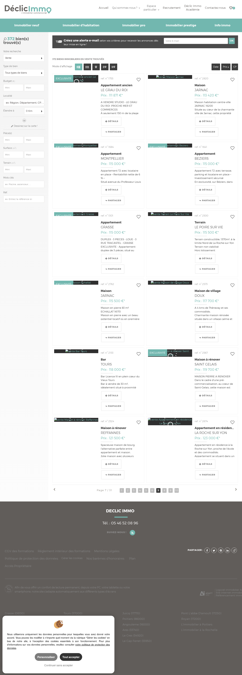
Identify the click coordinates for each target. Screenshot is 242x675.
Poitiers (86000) (133, 619)
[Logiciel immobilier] (206, 592)
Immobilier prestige (181, 25)
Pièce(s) (7, 133)
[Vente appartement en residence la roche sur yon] (170, 421)
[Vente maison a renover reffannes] (76, 420)
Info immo (222, 25)
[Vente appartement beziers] (170, 145)
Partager (114, 132)
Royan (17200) (191, 619)
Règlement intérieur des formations (64, 551)
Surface (9, 148)
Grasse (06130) (14, 613)
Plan (132, 558)
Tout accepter (71, 657)
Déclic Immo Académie (192, 7)
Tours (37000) (73, 613)
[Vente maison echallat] (76, 282)
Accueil (103, 7)
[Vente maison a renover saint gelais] (170, 353)
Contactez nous (215, 7)
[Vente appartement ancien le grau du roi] (76, 78)
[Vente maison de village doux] (170, 282)
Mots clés (8, 177)
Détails (113, 121)
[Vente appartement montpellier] (76, 145)
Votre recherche (12, 51)
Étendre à (8, 110)
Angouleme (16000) (136, 624)
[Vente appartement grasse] (76, 214)
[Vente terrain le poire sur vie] (170, 214)
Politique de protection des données (31, 558)
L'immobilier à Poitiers (196, 624)
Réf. (5, 192)
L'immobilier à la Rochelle (199, 630)
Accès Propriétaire (18, 566)
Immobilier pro (133, 25)
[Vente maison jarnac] (170, 77)
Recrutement (171, 7)
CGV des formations (19, 551)
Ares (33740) (130, 630)
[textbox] (24, 102)
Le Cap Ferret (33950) (136, 641)
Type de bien (10, 66)
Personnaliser (46, 657)
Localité (7, 95)
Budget (7, 81)
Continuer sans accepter (58, 665)
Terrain (9, 163)
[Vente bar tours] (76, 351)
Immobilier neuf (26, 25)
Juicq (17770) (131, 613)
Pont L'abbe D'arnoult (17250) (201, 613)
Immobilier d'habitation (81, 25)
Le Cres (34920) (132, 635)
